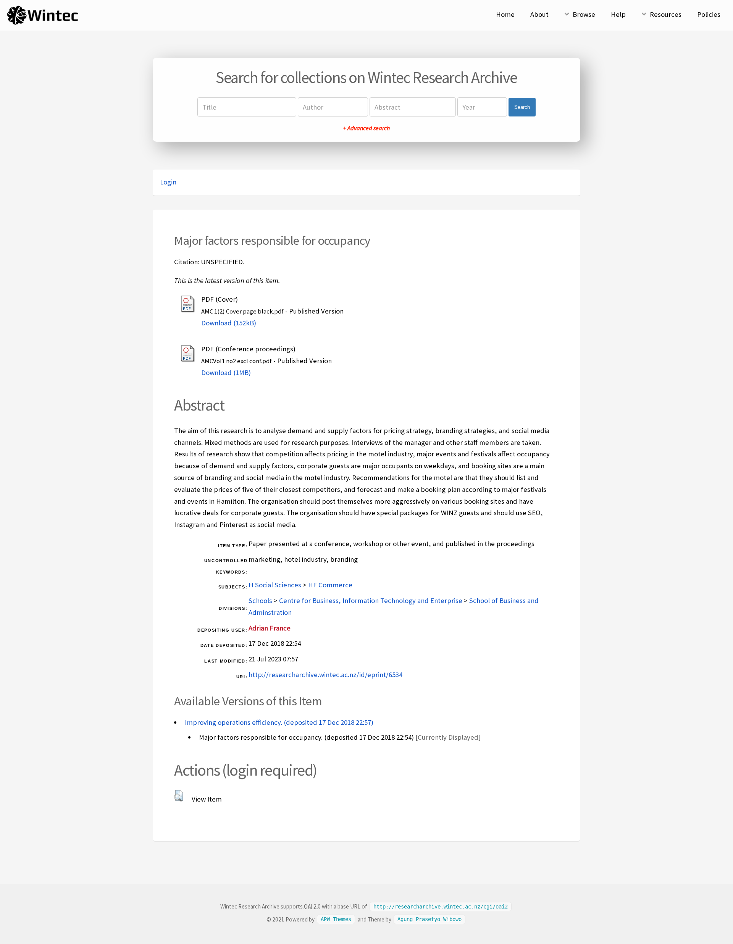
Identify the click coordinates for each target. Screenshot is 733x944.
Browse (584, 14)
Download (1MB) (226, 372)
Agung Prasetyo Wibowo (429, 920)
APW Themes (336, 920)
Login (168, 182)
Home (505, 14)
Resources (665, 14)
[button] (178, 796)
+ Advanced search (366, 128)
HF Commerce (330, 584)
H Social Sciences (275, 584)
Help (618, 14)
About (539, 14)
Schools (260, 600)
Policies (708, 14)
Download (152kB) (228, 322)
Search (522, 107)
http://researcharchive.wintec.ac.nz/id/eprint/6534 (325, 674)
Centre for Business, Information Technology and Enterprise (370, 600)
